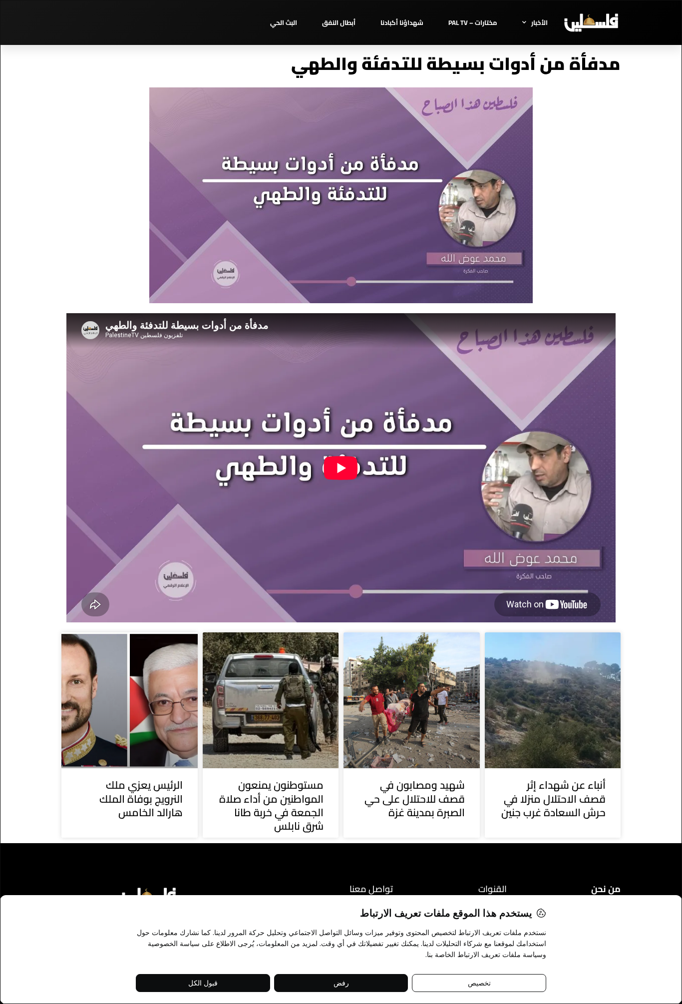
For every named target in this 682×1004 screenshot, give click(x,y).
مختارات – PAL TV (472, 22)
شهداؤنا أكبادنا (401, 22)
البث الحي (283, 22)
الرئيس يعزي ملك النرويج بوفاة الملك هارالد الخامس (141, 798)
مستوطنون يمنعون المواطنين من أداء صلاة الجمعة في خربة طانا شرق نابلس (271, 805)
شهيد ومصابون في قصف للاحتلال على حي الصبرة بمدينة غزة (414, 798)
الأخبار (539, 22)
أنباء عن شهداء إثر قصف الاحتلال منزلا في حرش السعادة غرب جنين (553, 798)
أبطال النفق (338, 22)
